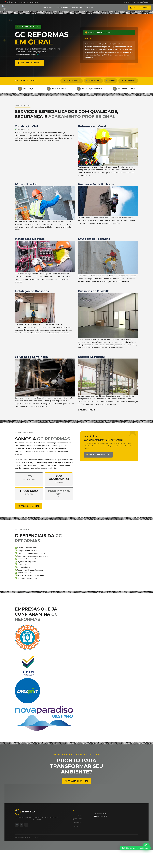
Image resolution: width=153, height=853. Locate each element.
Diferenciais (77, 7)
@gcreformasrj (101, 813)
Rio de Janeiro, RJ (100, 816)
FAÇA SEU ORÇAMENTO (141, 7)
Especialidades (62, 7)
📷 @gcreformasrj (143, 2)
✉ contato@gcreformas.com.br (29, 2)
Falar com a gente (30, 506)
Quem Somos (47, 7)
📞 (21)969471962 (129, 2)
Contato (89, 7)
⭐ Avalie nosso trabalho (98, 455)
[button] (135, 848)
